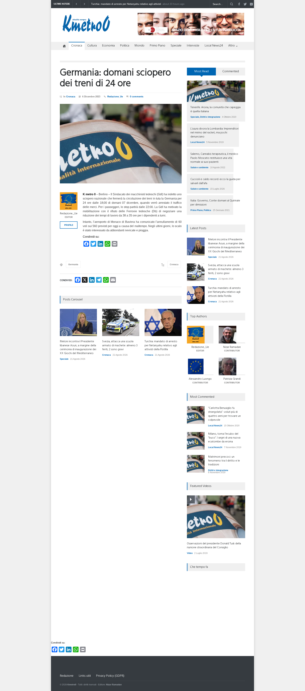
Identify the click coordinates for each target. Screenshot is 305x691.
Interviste (193, 45)
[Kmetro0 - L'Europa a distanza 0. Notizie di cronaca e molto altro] (86, 30)
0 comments (136, 96)
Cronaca (76, 45)
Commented (230, 71)
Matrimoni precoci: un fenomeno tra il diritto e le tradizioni (224, 461)
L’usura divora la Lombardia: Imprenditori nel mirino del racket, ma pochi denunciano (214, 133)
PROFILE (68, 225)
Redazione (66, 675)
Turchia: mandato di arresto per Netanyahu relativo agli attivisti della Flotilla (161, 345)
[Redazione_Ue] (68, 201)
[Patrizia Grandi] (232, 366)
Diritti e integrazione (210, 117)
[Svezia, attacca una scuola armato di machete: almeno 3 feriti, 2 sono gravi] (120, 322)
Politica (124, 45)
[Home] (63, 46)
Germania (73, 264)
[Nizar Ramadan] (232, 334)
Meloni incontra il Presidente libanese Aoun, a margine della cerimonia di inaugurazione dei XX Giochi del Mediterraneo (124, 4)
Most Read (201, 71)
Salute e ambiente (199, 167)
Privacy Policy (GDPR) (110, 675)
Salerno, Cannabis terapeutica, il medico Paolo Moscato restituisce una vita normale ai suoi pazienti (214, 158)
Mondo (139, 45)
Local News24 (214, 45)
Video (190, 553)
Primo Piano (157, 45)
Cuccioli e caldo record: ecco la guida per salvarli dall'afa (215, 181)
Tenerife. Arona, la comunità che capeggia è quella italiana (215, 109)
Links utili (85, 675)
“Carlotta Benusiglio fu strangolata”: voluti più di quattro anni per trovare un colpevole (224, 414)
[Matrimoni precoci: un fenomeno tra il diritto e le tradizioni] (196, 464)
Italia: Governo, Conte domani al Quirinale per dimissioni (215, 202)
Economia (108, 45)
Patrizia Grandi (232, 379)
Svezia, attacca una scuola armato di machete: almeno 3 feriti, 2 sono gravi (119, 345)
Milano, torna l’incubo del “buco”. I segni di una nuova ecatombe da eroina (224, 438)
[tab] (201, 73)
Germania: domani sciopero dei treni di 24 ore (115, 78)
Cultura (92, 45)
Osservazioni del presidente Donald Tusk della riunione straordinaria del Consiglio (214, 545)
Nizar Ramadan (232, 347)
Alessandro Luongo (200, 379)
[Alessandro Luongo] (200, 366)
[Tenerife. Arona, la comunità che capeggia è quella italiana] (216, 91)
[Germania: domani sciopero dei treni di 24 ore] (121, 143)
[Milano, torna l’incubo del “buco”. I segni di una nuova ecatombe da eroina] (196, 441)
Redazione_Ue (115, 96)
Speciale (176, 45)
